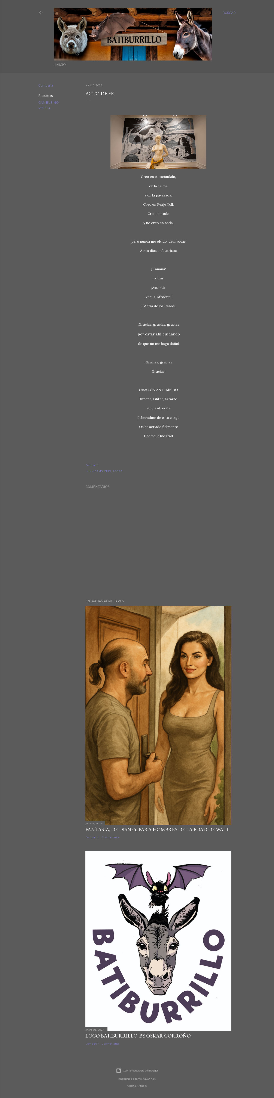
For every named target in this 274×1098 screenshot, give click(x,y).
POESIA (44, 108)
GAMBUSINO (48, 103)
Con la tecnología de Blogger (140, 1070)
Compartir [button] (45, 85)
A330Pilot (149, 1078)
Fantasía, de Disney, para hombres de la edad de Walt (157, 829)
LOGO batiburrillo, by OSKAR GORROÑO (138, 1035)
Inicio (60, 65)
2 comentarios (110, 837)
